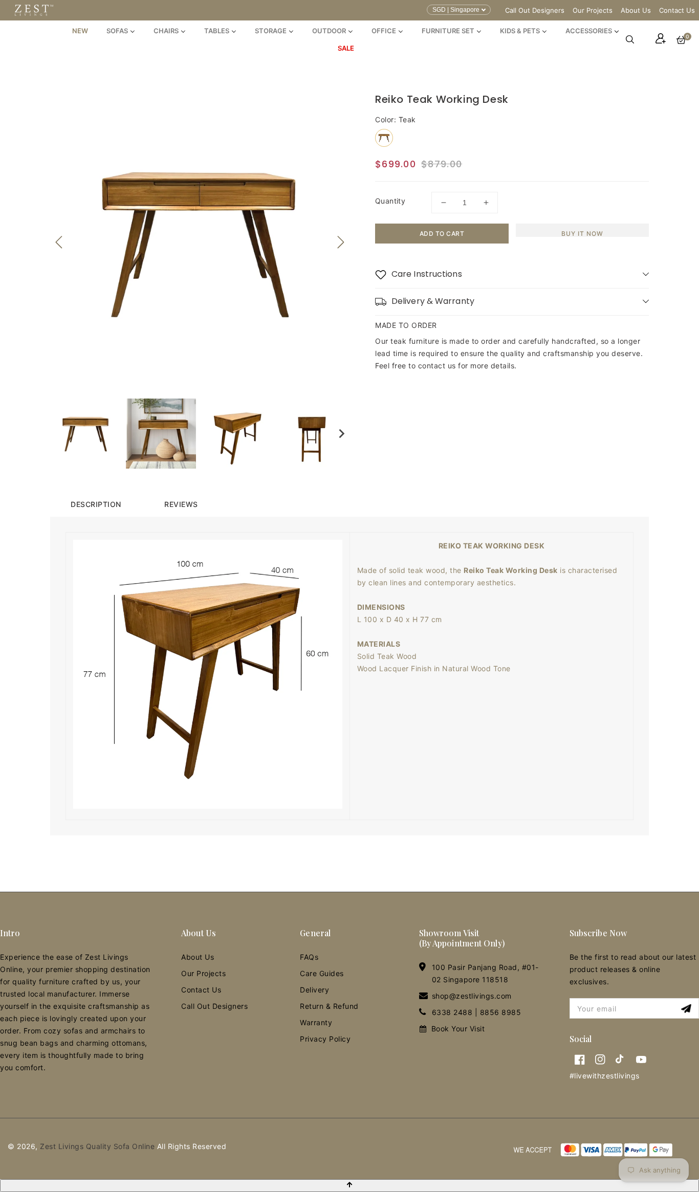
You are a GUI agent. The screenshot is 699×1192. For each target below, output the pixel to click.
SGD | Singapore (455, 9)
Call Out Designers (534, 10)
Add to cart (442, 233)
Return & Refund (329, 1006)
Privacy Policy (325, 1038)
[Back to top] (349, 1185)
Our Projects (593, 10)
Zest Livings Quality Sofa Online (97, 1146)
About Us (636, 10)
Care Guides (322, 973)
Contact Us (677, 10)
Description (96, 504)
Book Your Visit (458, 1028)
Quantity (390, 200)
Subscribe (687, 1008)
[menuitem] (80, 30)
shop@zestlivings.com (472, 995)
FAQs (309, 957)
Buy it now (582, 233)
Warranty (316, 1022)
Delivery (314, 989)
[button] (635, 39)
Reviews (181, 504)
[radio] (384, 138)
